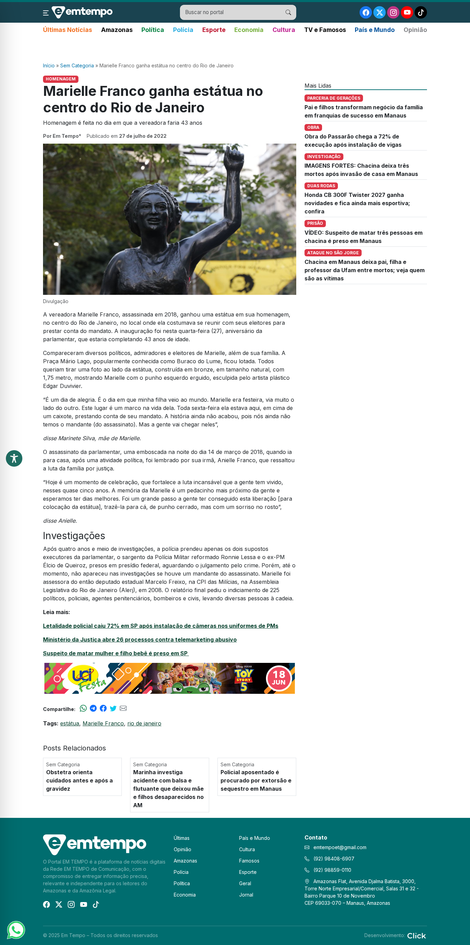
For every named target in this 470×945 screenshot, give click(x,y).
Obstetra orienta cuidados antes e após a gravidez (79, 780)
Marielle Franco (103, 723)
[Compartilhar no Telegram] (93, 708)
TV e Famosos (325, 29)
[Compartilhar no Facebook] (103, 708)
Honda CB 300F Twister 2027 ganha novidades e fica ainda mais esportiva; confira (357, 203)
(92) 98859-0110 (331, 870)
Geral (245, 883)
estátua (69, 723)
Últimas (182, 838)
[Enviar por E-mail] (123, 708)
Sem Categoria (77, 65)
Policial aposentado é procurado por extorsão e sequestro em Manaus (256, 780)
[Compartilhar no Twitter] (113, 708)
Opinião (415, 29)
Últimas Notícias (67, 29)
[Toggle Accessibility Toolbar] (14, 458)
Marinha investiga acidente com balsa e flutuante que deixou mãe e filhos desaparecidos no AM (168, 789)
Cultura (284, 29)
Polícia (183, 29)
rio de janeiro (144, 723)
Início (49, 65)
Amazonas (117, 29)
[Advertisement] (235, 48)
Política (152, 29)
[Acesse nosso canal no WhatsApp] (15, 929)
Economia (249, 29)
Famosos (249, 861)
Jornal (246, 895)
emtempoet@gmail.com (339, 847)
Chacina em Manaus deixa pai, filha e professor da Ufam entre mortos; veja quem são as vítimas (365, 270)
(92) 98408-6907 (333, 858)
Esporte (214, 29)
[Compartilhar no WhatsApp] (83, 708)
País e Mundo (375, 29)
